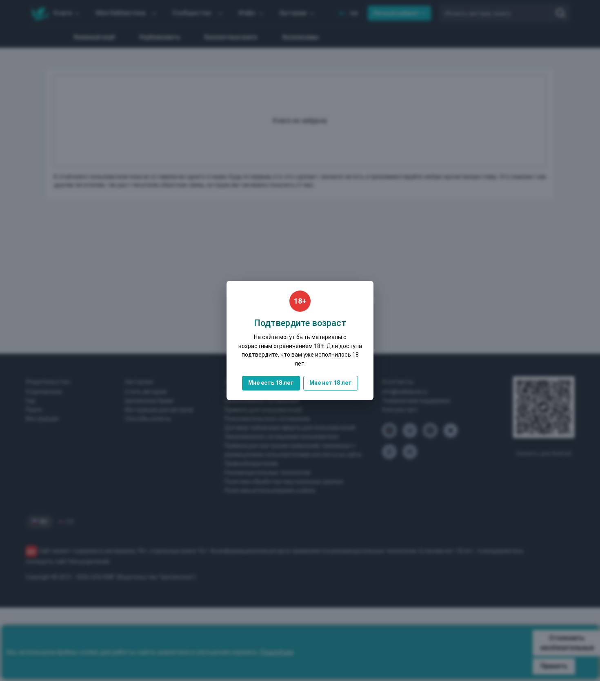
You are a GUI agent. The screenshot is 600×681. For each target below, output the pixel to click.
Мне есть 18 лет (271, 382)
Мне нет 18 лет (330, 382)
